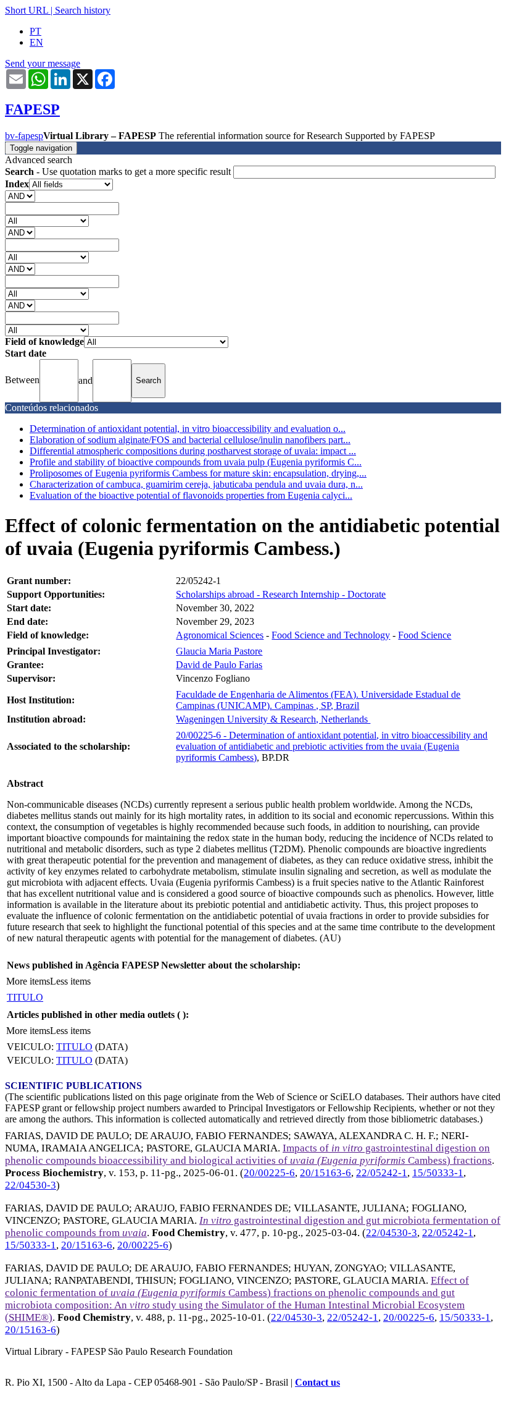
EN (36, 42)
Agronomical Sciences (219, 635)
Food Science (424, 635)
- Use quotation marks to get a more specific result (119, 171)
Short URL (26, 10)
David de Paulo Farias (219, 664)
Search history (82, 10)
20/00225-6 (269, 1173)
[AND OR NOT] (20, 195)
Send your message (42, 63)
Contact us (317, 1382)
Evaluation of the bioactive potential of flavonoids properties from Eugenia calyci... (191, 495)
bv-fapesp (24, 135)
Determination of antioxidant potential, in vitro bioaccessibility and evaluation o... (188, 428)
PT (35, 31)
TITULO (25, 997)
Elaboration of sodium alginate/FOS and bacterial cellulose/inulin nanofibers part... (190, 439)
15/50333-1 (437, 1173)
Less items (70, 981)
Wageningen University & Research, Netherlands (273, 719)
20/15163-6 (325, 1173)
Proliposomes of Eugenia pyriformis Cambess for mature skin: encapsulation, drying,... (198, 473)
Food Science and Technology (331, 635)
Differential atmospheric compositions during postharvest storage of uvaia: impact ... (193, 451)
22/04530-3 (30, 1185)
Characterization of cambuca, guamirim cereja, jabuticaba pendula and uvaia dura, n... (196, 484)
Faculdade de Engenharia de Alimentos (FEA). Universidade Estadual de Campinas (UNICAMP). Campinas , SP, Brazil (318, 700)
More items (28, 981)
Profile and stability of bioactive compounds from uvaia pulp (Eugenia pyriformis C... (196, 462)
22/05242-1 (381, 1173)
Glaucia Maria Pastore (219, 651)
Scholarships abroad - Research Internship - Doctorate (281, 594)
